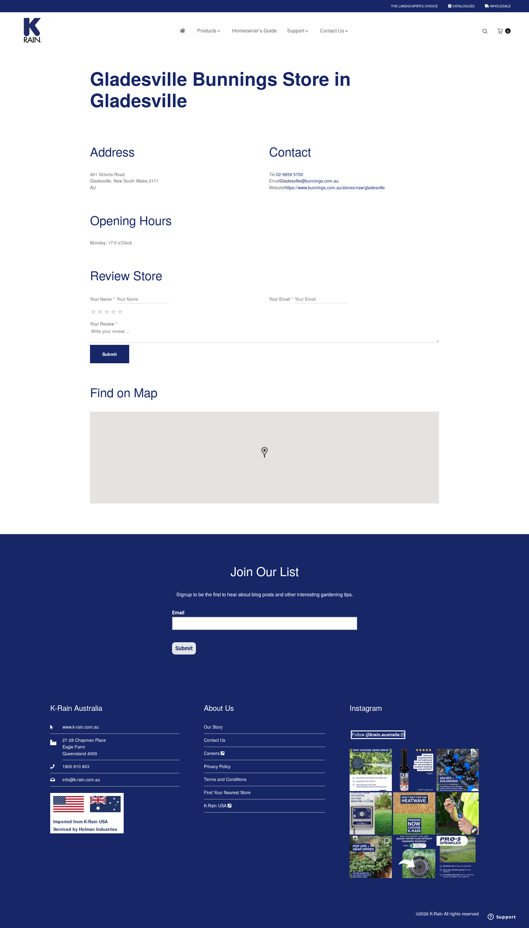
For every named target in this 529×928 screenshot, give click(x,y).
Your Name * (102, 299)
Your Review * (103, 324)
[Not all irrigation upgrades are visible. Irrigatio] (458, 770)
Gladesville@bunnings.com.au (309, 181)
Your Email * (281, 299)
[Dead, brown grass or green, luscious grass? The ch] (414, 813)
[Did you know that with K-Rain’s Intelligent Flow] (414, 857)
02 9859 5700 (289, 174)
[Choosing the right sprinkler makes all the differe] (371, 857)
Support (295, 30)
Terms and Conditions (225, 779)
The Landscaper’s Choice (414, 5)
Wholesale (500, 5)
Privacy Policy (217, 766)
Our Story (213, 727)
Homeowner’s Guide (254, 30)
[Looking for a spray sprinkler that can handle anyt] (458, 857)
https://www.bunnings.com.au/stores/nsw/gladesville (335, 187)
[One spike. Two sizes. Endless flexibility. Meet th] (458, 813)
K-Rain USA (216, 805)
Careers (212, 753)
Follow (376, 734)
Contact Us (332, 30)
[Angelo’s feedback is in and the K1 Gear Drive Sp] (414, 770)
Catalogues (463, 5)
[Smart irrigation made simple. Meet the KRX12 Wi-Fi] (371, 813)
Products (206, 30)
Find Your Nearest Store (227, 792)
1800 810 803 (75, 766)
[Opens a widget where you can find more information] (502, 917)
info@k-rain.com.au (81, 779)
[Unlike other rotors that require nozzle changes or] (371, 770)
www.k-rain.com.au (80, 727)
